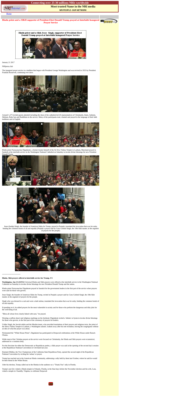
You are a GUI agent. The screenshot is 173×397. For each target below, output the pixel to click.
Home (9, 13)
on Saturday (58, 152)
